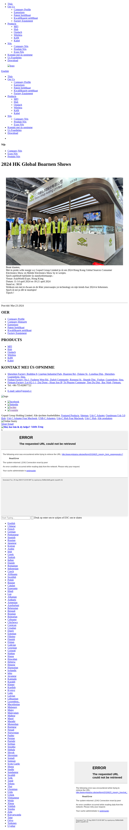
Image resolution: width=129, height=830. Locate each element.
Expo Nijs (19, 52)
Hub (16, 29)
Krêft (16, 37)
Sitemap (84, 415)
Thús (10, 4)
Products (12, 23)
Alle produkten (104, 418)
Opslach (18, 32)
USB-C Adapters (46, 418)
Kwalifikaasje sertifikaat (26, 18)
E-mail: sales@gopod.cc (20, 391)
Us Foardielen (15, 57)
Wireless (18, 35)
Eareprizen (19, 12)
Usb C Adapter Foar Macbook (22, 418)
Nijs (10, 43)
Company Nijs (21, 46)
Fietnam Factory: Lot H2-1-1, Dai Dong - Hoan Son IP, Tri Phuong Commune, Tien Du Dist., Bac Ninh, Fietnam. (64, 382)
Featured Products (70, 415)
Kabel (17, 40)
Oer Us (11, 6)
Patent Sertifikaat (22, 15)
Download (13, 60)
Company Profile (22, 9)
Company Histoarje (17, 321)
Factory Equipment (23, 20)
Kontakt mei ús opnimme (20, 54)
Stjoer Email (7, 424)
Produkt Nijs (20, 49)
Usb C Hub (90, 418)
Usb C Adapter (97, 415)
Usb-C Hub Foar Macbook (70, 418)
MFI (16, 26)
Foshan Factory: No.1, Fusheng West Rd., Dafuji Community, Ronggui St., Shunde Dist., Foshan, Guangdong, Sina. (66, 379)
